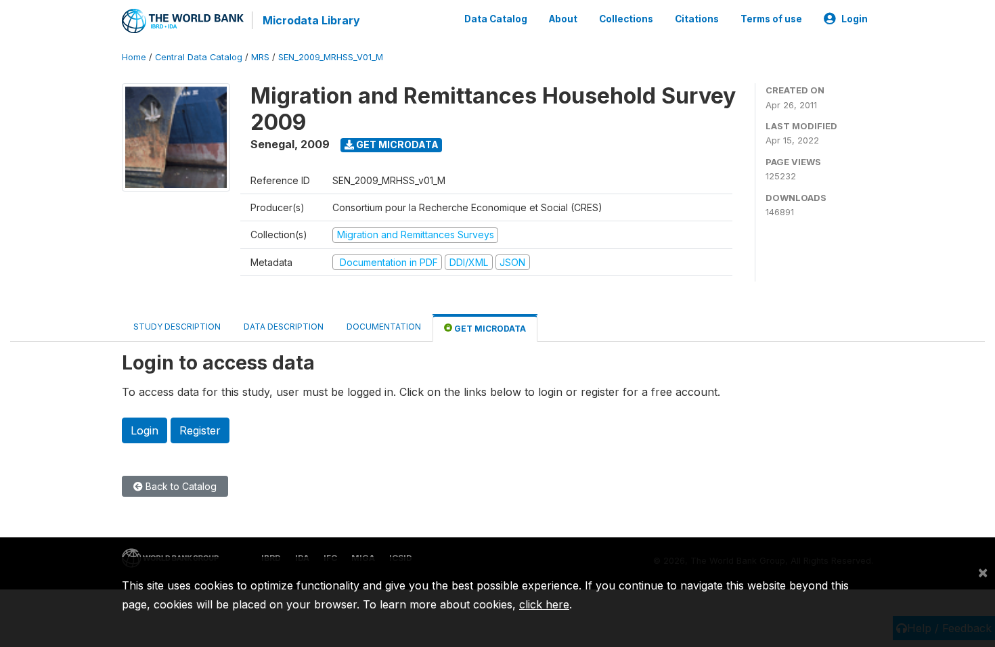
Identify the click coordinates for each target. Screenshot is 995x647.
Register (200, 430)
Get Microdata (396, 144)
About (563, 19)
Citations (697, 19)
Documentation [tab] (384, 326)
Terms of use (771, 19)
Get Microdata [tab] (489, 329)
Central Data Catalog (198, 57)
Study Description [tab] (177, 326)
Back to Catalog (180, 486)
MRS (260, 57)
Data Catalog (495, 19)
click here (544, 604)
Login (854, 19)
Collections (626, 19)
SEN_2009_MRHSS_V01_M (330, 57)
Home (134, 57)
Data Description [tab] (284, 326)
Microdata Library (311, 20)
